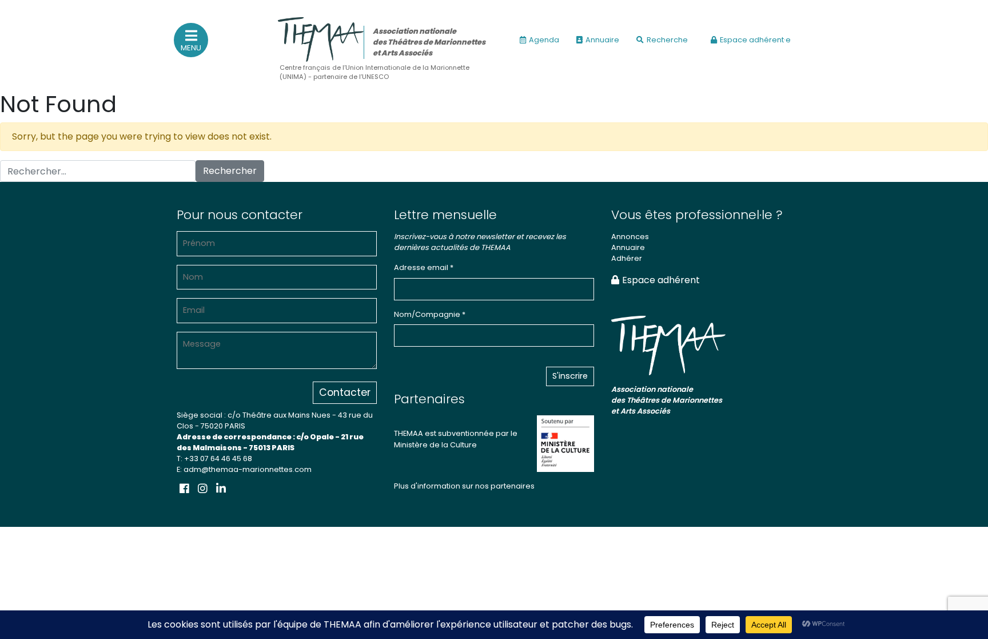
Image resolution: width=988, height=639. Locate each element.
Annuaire (602, 40)
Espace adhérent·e (755, 40)
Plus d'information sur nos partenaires (464, 486)
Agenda (544, 40)
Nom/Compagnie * (429, 314)
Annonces (630, 236)
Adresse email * (423, 267)
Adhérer (626, 258)
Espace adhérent (661, 280)
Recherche (667, 40)
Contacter (344, 392)
